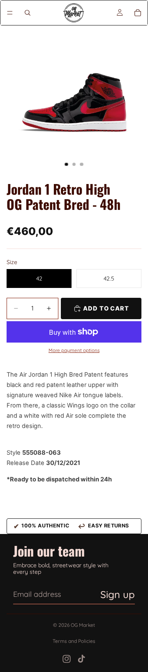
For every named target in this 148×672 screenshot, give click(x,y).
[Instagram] (67, 659)
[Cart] (138, 13)
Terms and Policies (74, 641)
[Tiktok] (81, 659)
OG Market (83, 625)
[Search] (27, 13)
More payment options (74, 350)
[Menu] (9, 12)
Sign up (117, 594)
